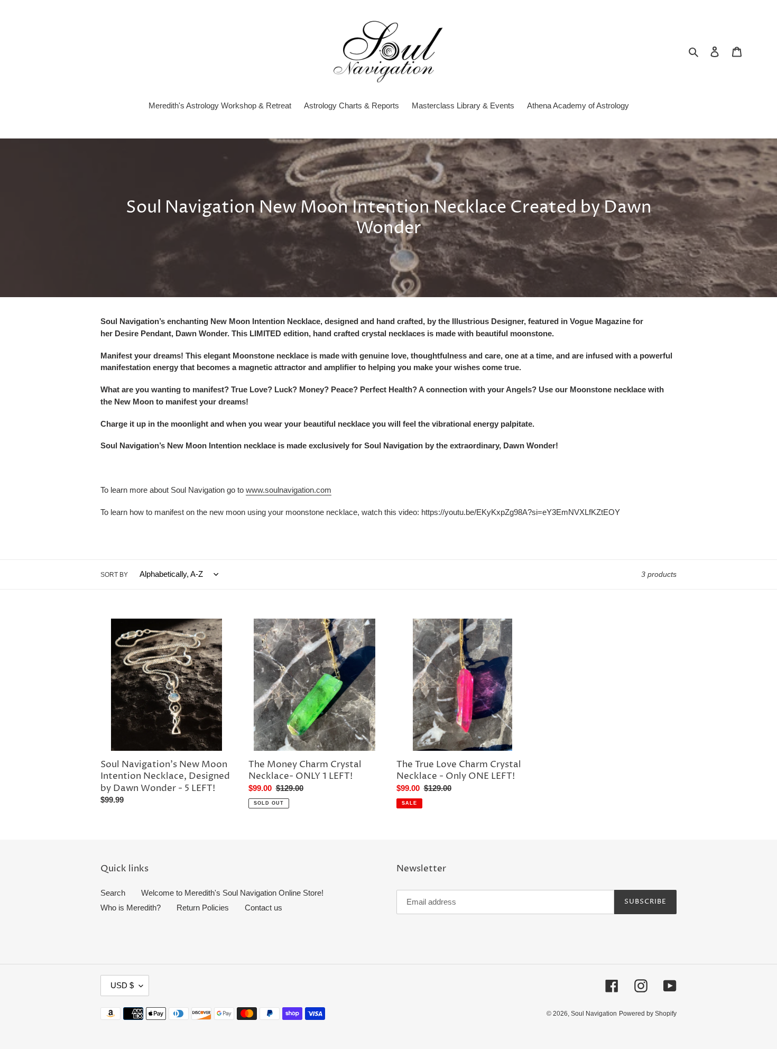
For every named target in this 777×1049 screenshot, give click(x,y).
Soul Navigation (594, 1013)
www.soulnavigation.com (288, 489)
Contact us (263, 907)
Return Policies (203, 907)
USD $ (122, 985)
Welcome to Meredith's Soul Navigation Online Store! (232, 892)
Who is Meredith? (130, 907)
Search (112, 892)
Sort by (114, 574)
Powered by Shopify (648, 1013)
